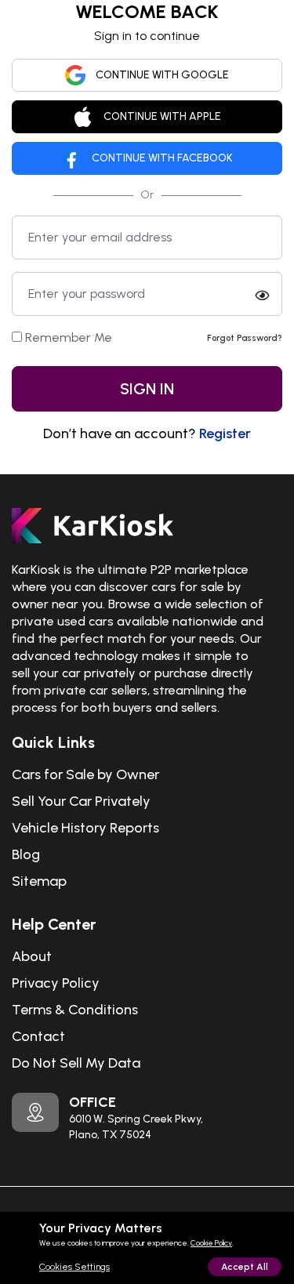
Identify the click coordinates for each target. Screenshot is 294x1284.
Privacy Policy (56, 983)
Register (225, 433)
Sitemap (39, 881)
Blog (26, 854)
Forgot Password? (244, 337)
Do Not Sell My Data (76, 1063)
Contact (38, 1036)
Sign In (147, 388)
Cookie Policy (211, 1243)
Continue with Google (162, 75)
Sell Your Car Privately (81, 801)
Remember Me (68, 337)
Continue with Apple (162, 116)
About (32, 956)
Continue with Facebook (162, 158)
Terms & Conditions (75, 1009)
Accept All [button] (244, 1266)
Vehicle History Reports (85, 827)
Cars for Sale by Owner (85, 774)
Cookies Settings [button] (74, 1266)
